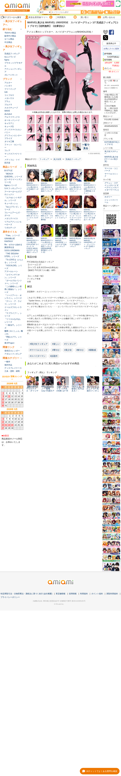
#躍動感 (92, 350)
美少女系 (57, 159)
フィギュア (44, 159)
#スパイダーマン (37, 356)
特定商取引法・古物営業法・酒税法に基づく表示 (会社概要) (26, 594)
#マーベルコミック (39, 350)
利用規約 (84, 594)
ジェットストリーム (111, 201)
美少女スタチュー (111, 152)
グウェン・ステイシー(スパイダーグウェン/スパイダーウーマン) (111, 186)
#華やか (56, 350)
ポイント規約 (97, 594)
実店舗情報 (60, 594)
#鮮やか (80, 350)
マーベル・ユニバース (111, 169)
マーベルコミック (111, 175)
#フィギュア (70, 344)
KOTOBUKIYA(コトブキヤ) (112, 143)
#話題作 (54, 356)
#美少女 (68, 350)
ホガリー (108, 197)
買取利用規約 (112, 594)
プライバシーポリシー (10, 597)
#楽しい (56, 344)
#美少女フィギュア (39, 344)
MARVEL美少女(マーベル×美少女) (111, 159)
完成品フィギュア (73, 159)
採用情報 (73, 594)
